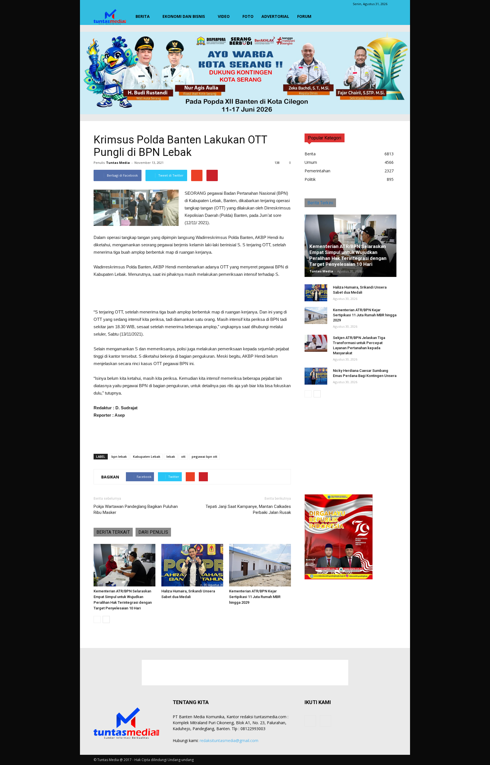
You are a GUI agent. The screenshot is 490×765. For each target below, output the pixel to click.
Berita (143, 16)
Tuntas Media (118, 162)
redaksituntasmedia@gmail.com (229, 740)
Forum (304, 16)
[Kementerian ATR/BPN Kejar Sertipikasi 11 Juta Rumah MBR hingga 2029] (260, 565)
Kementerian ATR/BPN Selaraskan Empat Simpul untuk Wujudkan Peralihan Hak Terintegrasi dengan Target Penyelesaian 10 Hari (347, 255)
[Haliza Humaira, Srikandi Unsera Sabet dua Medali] (192, 565)
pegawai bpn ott (204, 456)
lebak (170, 456)
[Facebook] (310, 720)
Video (224, 16)
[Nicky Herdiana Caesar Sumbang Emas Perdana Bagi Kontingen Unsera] (316, 376)
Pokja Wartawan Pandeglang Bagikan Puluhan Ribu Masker (136, 509)
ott (183, 456)
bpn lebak (119, 456)
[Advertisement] (192, 293)
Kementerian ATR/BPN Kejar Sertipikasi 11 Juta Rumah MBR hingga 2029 (254, 597)
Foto (248, 16)
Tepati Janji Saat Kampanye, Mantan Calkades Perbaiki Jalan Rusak (248, 509)
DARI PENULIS (153, 532)
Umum (311, 162)
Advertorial (275, 16)
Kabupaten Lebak (146, 456)
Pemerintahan (317, 170)
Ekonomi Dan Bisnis (183, 16)
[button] (389, 16)
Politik (310, 179)
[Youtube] (325, 720)
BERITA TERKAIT (113, 532)
